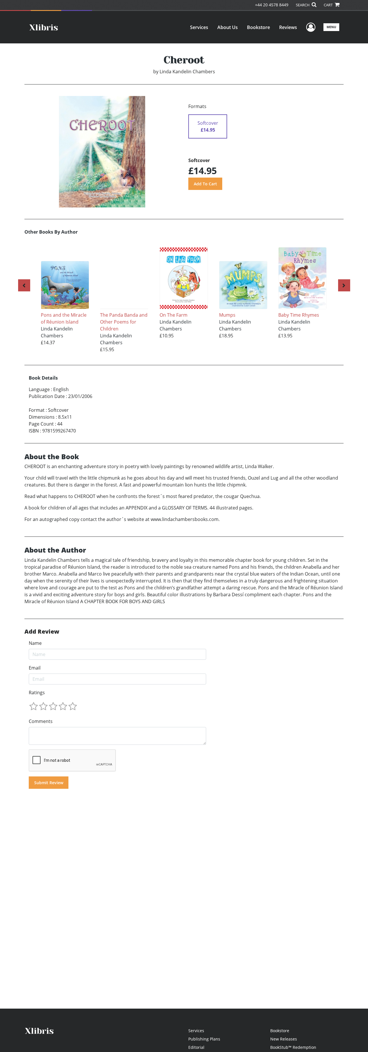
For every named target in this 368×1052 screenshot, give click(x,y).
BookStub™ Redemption (293, 1047)
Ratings (37, 692)
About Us (227, 27)
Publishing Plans (204, 1039)
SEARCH (303, 4)
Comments (41, 721)
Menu (331, 27)
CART (329, 4)
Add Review (41, 631)
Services (199, 27)
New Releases (283, 1039)
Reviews (288, 27)
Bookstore (258, 27)
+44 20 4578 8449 (271, 4)
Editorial (196, 1047)
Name (35, 643)
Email (35, 668)
